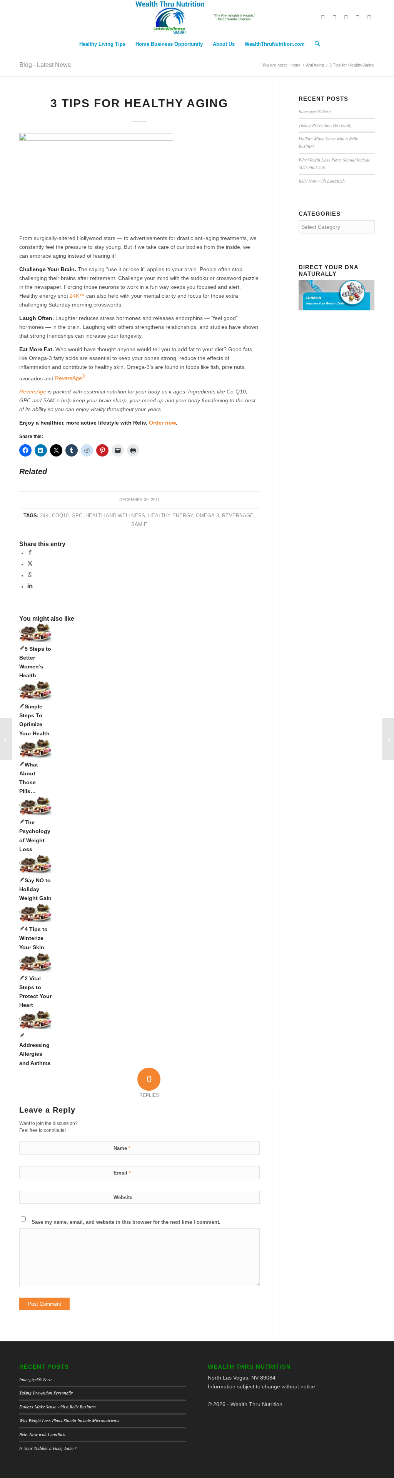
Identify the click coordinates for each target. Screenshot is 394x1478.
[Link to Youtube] (357, 17)
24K (44, 515)
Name (122, 1148)
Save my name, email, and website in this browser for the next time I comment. (126, 1222)
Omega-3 (207, 515)
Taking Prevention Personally (325, 125)
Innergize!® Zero (315, 111)
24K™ (77, 296)
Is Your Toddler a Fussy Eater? (48, 1448)
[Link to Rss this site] (369, 17)
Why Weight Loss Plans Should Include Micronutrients (69, 1420)
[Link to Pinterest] (346, 17)
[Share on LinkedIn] (30, 586)
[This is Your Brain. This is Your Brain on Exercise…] (6, 739)
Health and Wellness (115, 515)
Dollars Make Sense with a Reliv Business (57, 1406)
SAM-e (139, 524)
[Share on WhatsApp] (30, 575)
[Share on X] (30, 564)
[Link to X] (323, 17)
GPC (77, 515)
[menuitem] (102, 44)
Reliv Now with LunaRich (322, 181)
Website (123, 1197)
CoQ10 (60, 515)
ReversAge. (71, 378)
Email (122, 1173)
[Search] (315, 44)
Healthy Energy (170, 515)
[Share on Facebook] (30, 553)
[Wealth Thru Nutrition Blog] (197, 17)
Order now (162, 423)
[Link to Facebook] (334, 17)
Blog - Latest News (45, 65)
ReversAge (32, 391)
